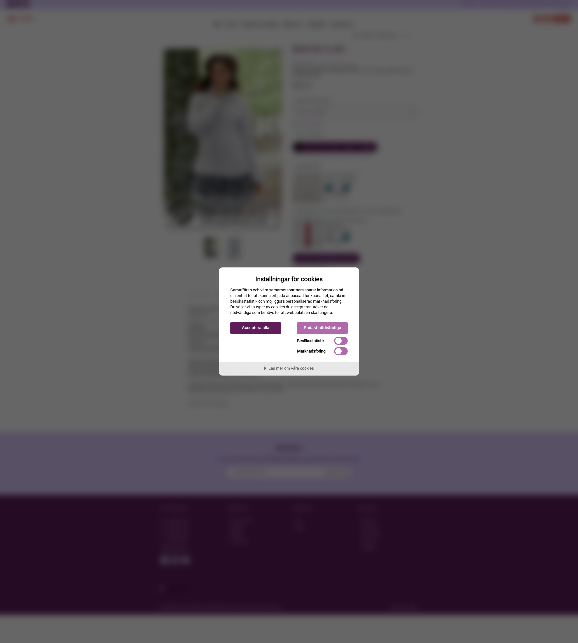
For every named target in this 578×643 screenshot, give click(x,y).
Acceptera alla (255, 327)
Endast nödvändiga (322, 327)
